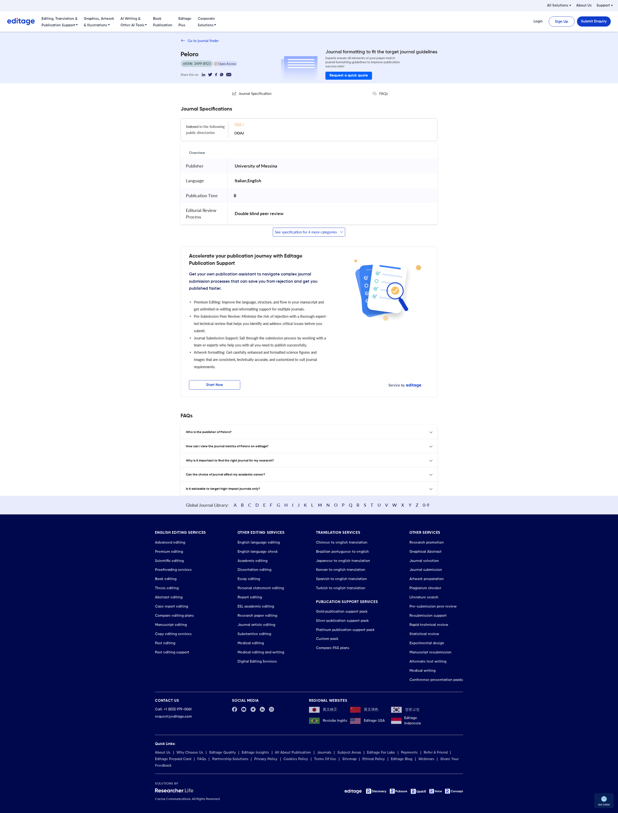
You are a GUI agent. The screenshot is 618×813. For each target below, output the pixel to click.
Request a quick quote (349, 75)
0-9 (426, 505)
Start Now (214, 385)
